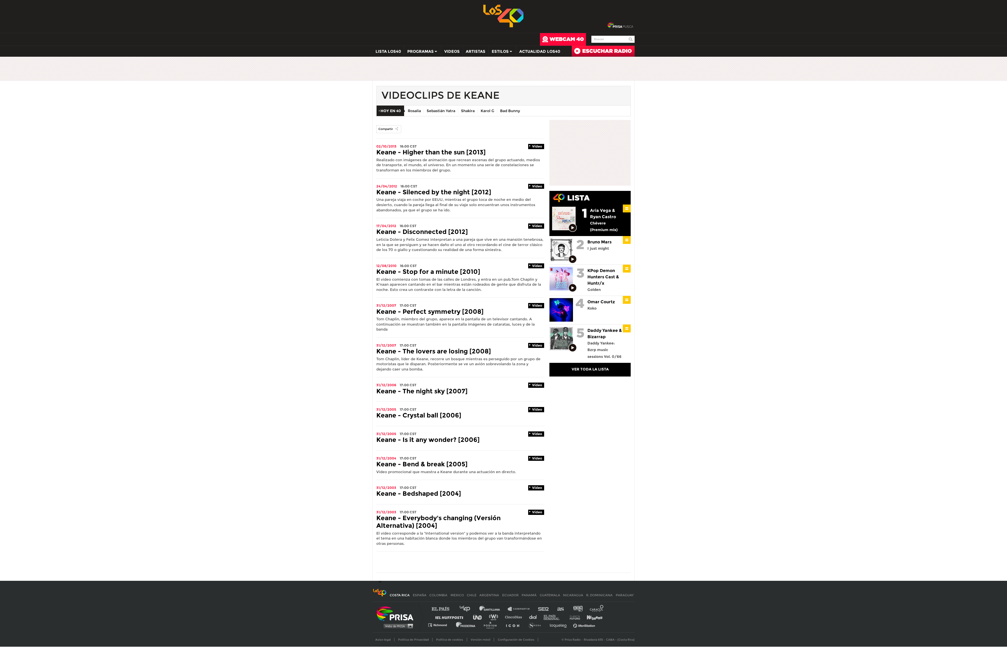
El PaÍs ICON (514, 624)
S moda (536, 624)
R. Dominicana (599, 595)
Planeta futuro (573, 617)
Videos (452, 51)
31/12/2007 (386, 305)
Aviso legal (383, 639)
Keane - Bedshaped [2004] (418, 493)
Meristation (585, 624)
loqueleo (559, 624)
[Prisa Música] (620, 25)
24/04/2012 (386, 186)
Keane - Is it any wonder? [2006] (428, 439)
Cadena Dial (534, 617)
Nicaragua (573, 595)
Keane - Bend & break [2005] (422, 464)
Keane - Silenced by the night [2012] (433, 192)
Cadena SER (543, 609)
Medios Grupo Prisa (397, 626)
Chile (471, 595)
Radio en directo (603, 51)
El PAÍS (443, 609)
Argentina (489, 595)
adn (577, 609)
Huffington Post (450, 617)
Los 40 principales (469, 609)
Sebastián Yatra (441, 110)
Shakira (468, 110)
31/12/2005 (386, 409)
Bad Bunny (510, 110)
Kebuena (592, 617)
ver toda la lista (590, 369)
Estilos (499, 52)
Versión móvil (480, 639)
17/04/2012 (386, 226)
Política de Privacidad (413, 639)
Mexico (457, 595)
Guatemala (550, 595)
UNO (479, 617)
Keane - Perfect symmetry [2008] (430, 311)
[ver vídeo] (572, 228)
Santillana (493, 609)
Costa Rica (400, 595)
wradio (494, 617)
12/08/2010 (386, 266)
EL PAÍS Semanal (554, 617)
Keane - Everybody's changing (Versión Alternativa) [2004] (438, 521)
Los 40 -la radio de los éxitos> (503, 15)
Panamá (529, 595)
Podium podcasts (491, 624)
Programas (419, 52)
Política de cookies (449, 639)
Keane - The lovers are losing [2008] (433, 351)
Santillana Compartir (521, 609)
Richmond (440, 624)
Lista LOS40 (388, 51)
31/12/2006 (386, 385)
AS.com (560, 609)
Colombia (438, 595)
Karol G (487, 110)
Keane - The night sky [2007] (422, 391)
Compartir (385, 129)
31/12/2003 (386, 487)
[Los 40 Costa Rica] (379, 595)
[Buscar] (630, 39)
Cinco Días (515, 617)
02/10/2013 (386, 146)
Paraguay (625, 595)
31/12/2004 (386, 458)
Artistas (475, 51)
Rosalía (414, 110)
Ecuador (510, 595)
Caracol (597, 609)
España (419, 595)
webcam (563, 39)
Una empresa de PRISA (397, 613)
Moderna (466, 624)
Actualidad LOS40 (539, 51)
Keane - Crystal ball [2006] (418, 415)
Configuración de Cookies (516, 639)
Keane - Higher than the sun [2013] (431, 152)
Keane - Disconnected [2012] (422, 232)
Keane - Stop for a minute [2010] (428, 271)
